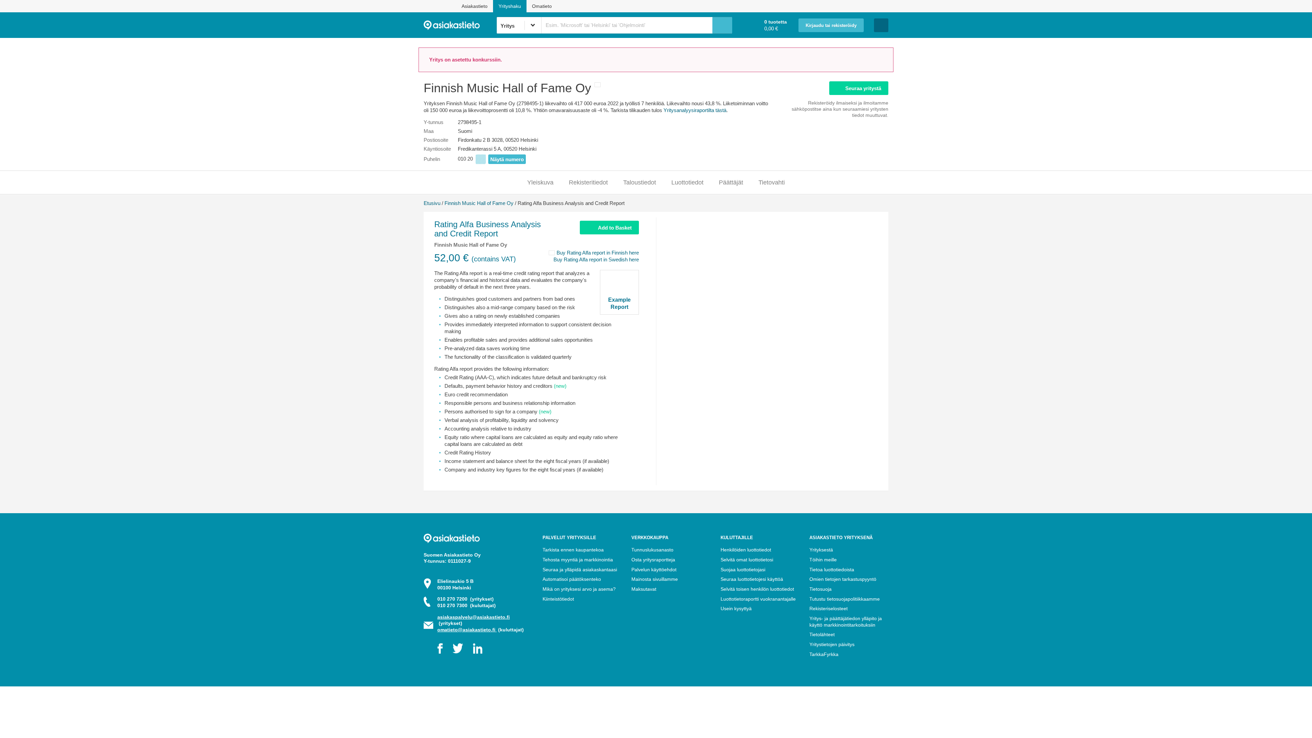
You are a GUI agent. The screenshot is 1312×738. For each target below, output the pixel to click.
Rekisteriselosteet (828, 608)
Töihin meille (823, 559)
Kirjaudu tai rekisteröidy (831, 25)
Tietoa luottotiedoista (831, 569)
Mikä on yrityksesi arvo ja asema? (579, 589)
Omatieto (542, 6)
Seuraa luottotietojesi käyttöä (752, 579)
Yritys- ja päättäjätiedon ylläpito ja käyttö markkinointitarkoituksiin (845, 622)
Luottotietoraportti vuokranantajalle (758, 599)
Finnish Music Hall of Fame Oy (479, 203)
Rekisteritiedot (588, 182)
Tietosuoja (820, 589)
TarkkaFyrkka (823, 654)
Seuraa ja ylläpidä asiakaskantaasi (580, 569)
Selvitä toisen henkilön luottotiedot (757, 589)
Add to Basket (615, 228)
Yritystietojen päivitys (832, 644)
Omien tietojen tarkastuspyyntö (842, 579)
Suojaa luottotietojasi (743, 569)
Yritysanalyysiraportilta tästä (695, 110)
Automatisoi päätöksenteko (572, 579)
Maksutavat (643, 589)
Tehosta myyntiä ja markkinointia (578, 559)
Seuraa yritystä (863, 88)
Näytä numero (507, 159)
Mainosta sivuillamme (654, 579)
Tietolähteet (822, 634)
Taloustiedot (639, 182)
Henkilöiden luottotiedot (746, 549)
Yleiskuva (540, 182)
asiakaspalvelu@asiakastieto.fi (473, 617)
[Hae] (722, 25)
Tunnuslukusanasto (652, 549)
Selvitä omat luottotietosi (747, 559)
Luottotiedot (687, 182)
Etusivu (432, 203)
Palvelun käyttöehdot (653, 569)
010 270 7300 (466, 605)
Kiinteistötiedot (558, 599)
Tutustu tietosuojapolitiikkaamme (844, 599)
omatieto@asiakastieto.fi (467, 629)
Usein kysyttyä (736, 608)
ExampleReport (619, 303)
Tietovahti (771, 182)
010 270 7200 (465, 599)
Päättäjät (731, 182)
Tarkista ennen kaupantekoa (573, 549)
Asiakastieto (475, 6)
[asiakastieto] (460, 25)
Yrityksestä (821, 549)
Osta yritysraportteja (653, 559)
